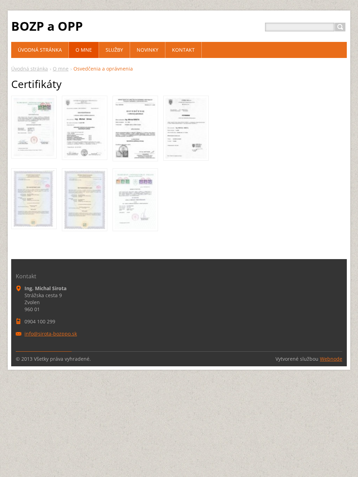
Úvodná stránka (29, 68)
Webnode (331, 358)
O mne (61, 68)
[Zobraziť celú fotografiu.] (34, 127)
